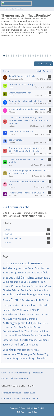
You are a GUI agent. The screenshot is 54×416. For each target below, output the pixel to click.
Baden (31, 268)
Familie (24, 290)
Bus (11, 277)
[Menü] (50, 3)
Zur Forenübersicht (16, 207)
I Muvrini (44, 305)
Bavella (6, 272)
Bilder (21, 272)
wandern (9, 349)
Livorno (24, 314)
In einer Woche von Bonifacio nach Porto (27, 109)
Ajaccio (26, 263)
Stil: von (27, 412)
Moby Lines (41, 323)
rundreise (8, 335)
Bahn (37, 268)
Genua (29, 300)
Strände (33, 339)
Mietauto (7, 318)
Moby (31, 323)
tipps (46, 339)
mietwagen (19, 318)
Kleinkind (24, 310)
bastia (45, 268)
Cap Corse (24, 281)
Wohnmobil (10, 354)
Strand (24, 340)
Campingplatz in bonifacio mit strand (26, 101)
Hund (34, 305)
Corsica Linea (38, 286)
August (17, 268)
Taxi (40, 339)
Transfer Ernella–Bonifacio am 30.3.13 (26, 192)
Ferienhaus (9, 294)
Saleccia (26, 335)
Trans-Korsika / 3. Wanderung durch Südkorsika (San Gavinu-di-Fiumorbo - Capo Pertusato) (29, 120)
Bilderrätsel (31, 272)
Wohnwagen (24, 354)
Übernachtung (10, 358)
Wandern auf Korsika (28, 349)
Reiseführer (24, 331)
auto (24, 268)
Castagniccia (36, 281)
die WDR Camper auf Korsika (22, 76)
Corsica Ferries (20, 286)
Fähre (16, 299)
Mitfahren (32, 318)
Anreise (36, 263)
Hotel (27, 305)
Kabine (6, 310)
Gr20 (37, 300)
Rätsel (18, 335)
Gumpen (7, 305)
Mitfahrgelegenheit (15, 323)
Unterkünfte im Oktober (20, 92)
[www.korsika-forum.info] (16, 3)
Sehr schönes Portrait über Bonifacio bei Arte (27, 183)
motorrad (8, 327)
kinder (15, 310)
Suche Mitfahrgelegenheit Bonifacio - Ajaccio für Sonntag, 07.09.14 (29, 172)
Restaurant (37, 331)
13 (16, 263)
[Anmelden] (43, 3)
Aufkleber (8, 268)
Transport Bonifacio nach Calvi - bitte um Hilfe (26, 161)
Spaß (16, 339)
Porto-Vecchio (10, 331)
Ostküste (18, 327)
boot (5, 277)
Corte (48, 286)
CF (45, 281)
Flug (48, 294)
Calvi (17, 277)
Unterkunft (18, 344)
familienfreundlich (38, 290)
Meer (46, 314)
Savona (34, 335)
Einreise (7, 290)
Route (47, 331)
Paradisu (28, 327)
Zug (46, 354)
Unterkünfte (31, 344)
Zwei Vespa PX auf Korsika (21, 131)
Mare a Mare (36, 314)
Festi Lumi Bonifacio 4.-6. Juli (22, 84)
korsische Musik (11, 314)
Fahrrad (16, 290)
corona (6, 286)
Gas (23, 300)
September (45, 335)
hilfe (22, 305)
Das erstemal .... (16, 140)
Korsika (34, 310)
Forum (6, 300)
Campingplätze (10, 281)
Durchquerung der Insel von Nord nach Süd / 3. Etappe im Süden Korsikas (27, 149)
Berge (14, 272)
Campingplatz (42, 277)
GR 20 (45, 300)
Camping (27, 277)
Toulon (6, 344)
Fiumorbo (40, 294)
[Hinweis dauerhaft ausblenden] (51, 18)
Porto (37, 327)
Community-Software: (27, 408)
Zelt (34, 354)
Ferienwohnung (25, 294)
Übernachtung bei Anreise (32, 358)
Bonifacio (42, 272)
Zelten (40, 354)
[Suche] (36, 3)
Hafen (16, 305)
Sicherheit (8, 339)
